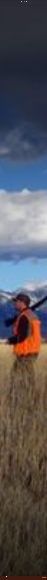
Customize (39, 577)
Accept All (43, 577)
